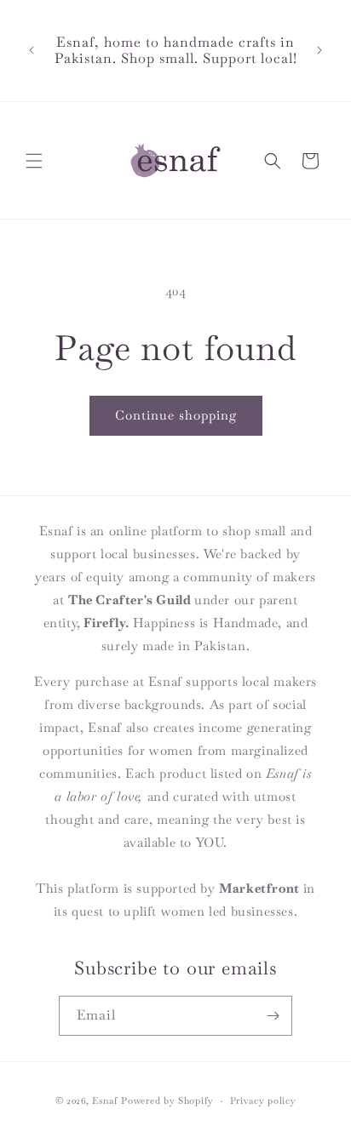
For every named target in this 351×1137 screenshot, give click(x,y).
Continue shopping (176, 415)
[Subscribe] (272, 1016)
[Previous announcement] (31, 50)
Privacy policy (263, 1100)
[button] (34, 161)
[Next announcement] (319, 50)
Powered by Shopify (167, 1100)
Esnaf (105, 1100)
